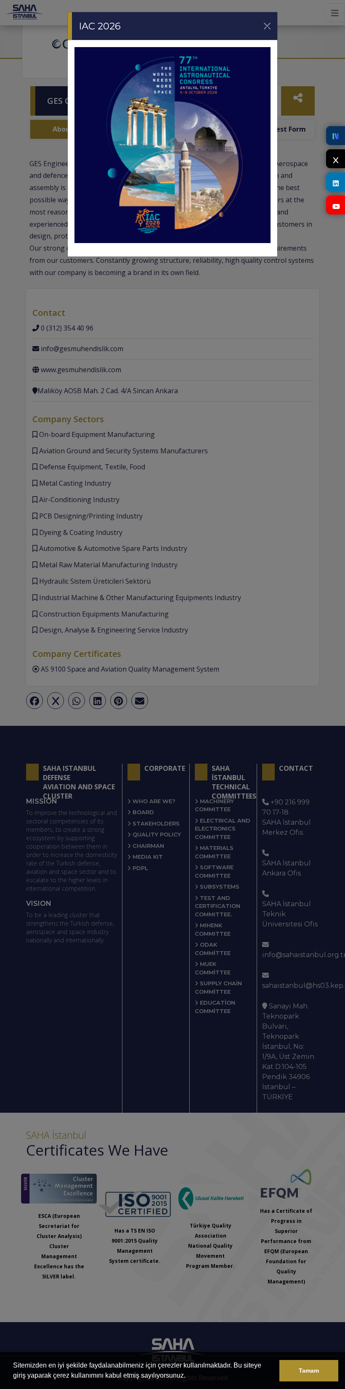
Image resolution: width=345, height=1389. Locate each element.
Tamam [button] (309, 1370)
